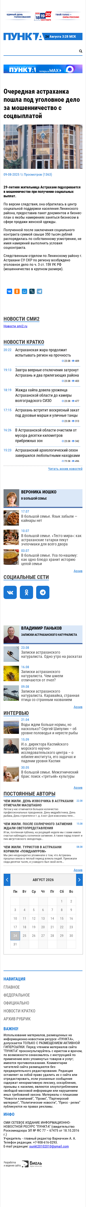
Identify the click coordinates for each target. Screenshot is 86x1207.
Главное (12, 987)
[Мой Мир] (24, 291)
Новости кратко (19, 1011)
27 (43, 936)
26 (34, 936)
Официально (16, 1003)
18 (24, 927)
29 (62, 936)
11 (24, 919)
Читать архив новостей (65, 469)
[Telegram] (39, 291)
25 (24, 936)
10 (15, 919)
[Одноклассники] (17, 291)
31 (15, 944)
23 (71, 927)
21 (52, 927)
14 (52, 919)
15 (62, 919)
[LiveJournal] (32, 291)
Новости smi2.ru (15, 326)
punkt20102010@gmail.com (49, 1146)
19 (34, 927)
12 (34, 919)
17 (15, 927)
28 (52, 936)
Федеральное (17, 995)
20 (43, 927)
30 (71, 936)
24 (15, 936)
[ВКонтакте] (9, 291)
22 (62, 927)
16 (71, 919)
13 (43, 919)
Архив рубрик (17, 1018)
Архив (78, 571)
